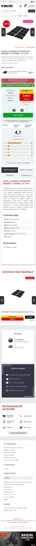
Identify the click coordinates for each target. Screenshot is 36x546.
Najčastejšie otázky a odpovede (13, 447)
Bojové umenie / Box (14, 522)
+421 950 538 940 (9, 508)
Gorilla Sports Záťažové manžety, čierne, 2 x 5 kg (17, 312)
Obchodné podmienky (10, 457)
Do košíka (30, 317)
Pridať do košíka (18, 115)
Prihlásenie (4, 1)
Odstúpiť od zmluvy (9, 450)
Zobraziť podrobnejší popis (9, 63)
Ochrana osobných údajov (11, 460)
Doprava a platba (17, 125)
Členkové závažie (22, 15)
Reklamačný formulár (10, 452)
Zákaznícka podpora (28, 125)
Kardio (15, 520)
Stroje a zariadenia (6, 520)
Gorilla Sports (5, 15)
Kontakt (6, 468)
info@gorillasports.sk (10, 510)
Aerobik (13, 15)
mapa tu (6, 499)
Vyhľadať (31, 11)
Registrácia (11, 1)
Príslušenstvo (25, 522)
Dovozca (5, 125)
